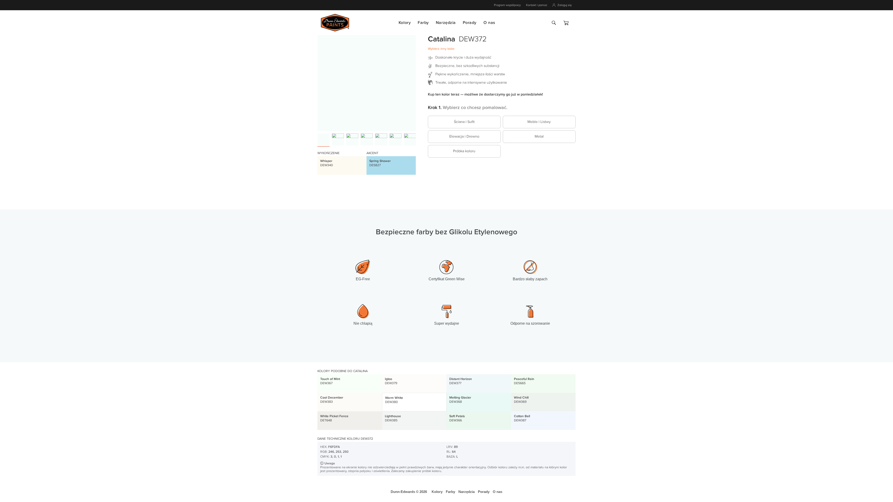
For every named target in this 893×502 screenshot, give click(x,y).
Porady (469, 22)
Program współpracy (507, 5)
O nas (489, 22)
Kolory (405, 22)
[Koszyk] (566, 23)
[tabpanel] (366, 82)
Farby (423, 22)
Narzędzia (446, 22)
